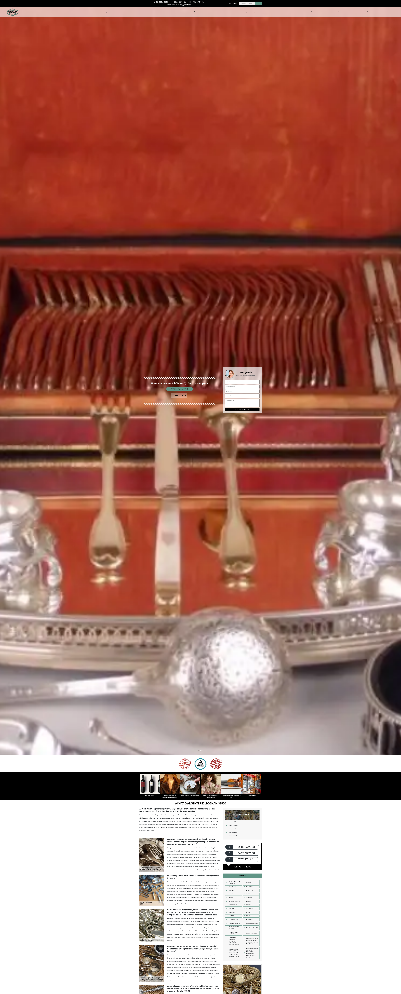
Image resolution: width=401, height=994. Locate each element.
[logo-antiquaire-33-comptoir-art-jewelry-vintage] (12, 12)
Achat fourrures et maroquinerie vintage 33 (170, 12)
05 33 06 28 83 (162, 2)
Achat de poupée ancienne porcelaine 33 (216, 12)
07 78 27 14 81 (198, 2)
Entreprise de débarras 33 (366, 12)
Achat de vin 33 (151, 12)
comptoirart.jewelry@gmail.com (179, 5)
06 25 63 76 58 (180, 2)
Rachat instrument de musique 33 (239, 12)
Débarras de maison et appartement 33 (386, 12)
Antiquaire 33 (255, 12)
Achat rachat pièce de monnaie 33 (270, 12)
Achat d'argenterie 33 (313, 12)
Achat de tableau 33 (327, 12)
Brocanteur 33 (286, 12)
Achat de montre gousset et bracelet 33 (133, 12)
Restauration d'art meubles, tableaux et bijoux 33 (105, 12)
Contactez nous (179, 395)
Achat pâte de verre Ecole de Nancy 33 (345, 12)
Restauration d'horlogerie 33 (194, 12)
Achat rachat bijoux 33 (298, 12)
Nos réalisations (179, 389)
